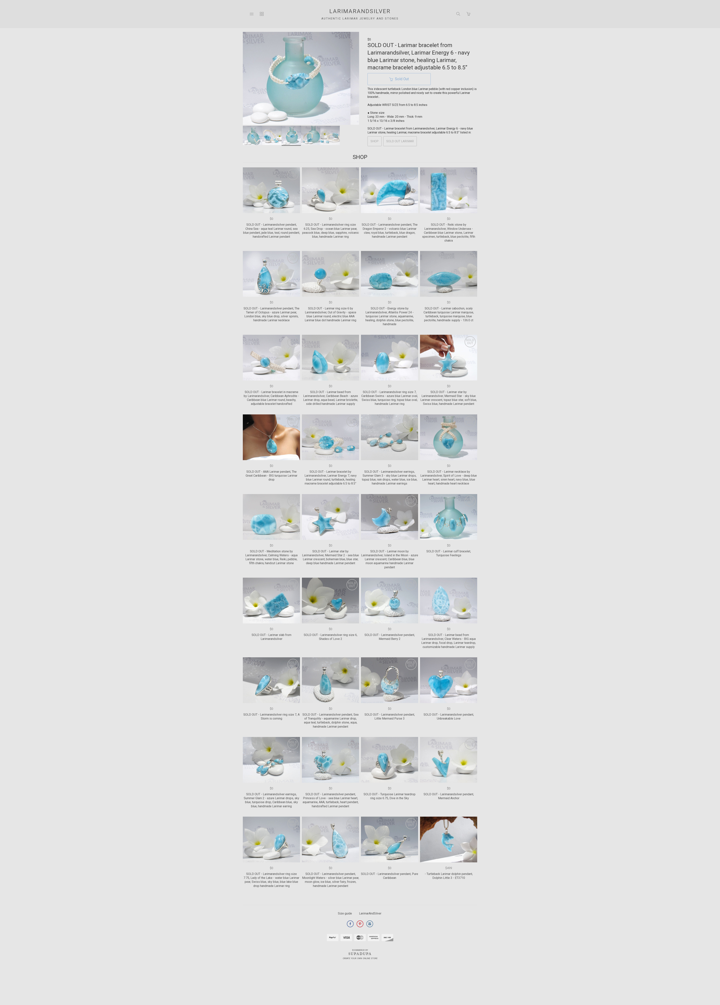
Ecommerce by (360, 950)
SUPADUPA (360, 954)
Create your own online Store (360, 958)
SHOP (374, 141)
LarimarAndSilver (370, 913)
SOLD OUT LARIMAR (400, 141)
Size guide (345, 913)
